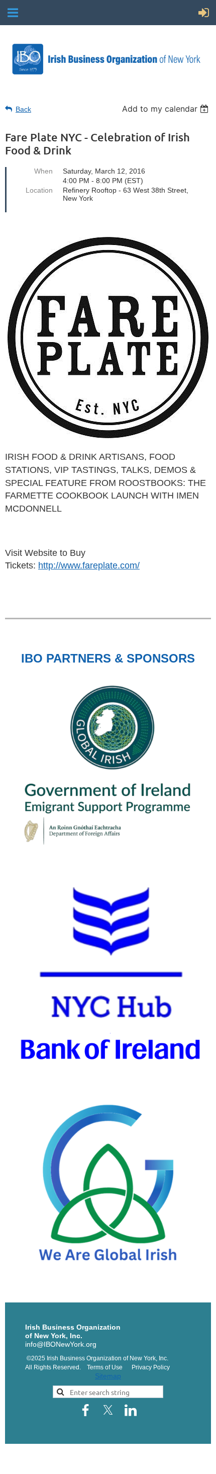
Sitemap (108, 1376)
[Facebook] (85, 1410)
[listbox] (166, 109)
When (43, 171)
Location (39, 190)
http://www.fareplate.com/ (89, 565)
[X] (108, 1410)
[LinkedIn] (131, 1410)
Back (23, 109)
